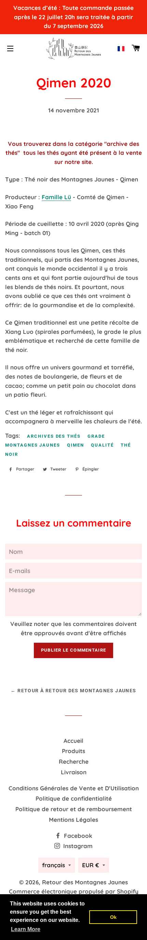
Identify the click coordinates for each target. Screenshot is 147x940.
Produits (73, 750)
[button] (121, 49)
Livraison (73, 772)
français (53, 865)
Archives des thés (54, 436)
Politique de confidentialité (74, 798)
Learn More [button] (25, 929)
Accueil (73, 740)
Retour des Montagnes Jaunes (85, 882)
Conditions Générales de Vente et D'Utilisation (74, 788)
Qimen (75, 445)
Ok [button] (113, 917)
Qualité (102, 445)
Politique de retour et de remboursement (73, 809)
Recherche (74, 761)
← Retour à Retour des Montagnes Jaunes (73, 690)
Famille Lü (56, 197)
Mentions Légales (73, 819)
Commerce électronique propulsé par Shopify (73, 891)
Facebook (77, 835)
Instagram (77, 845)
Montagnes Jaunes (32, 445)
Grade (96, 436)
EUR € (90, 865)
